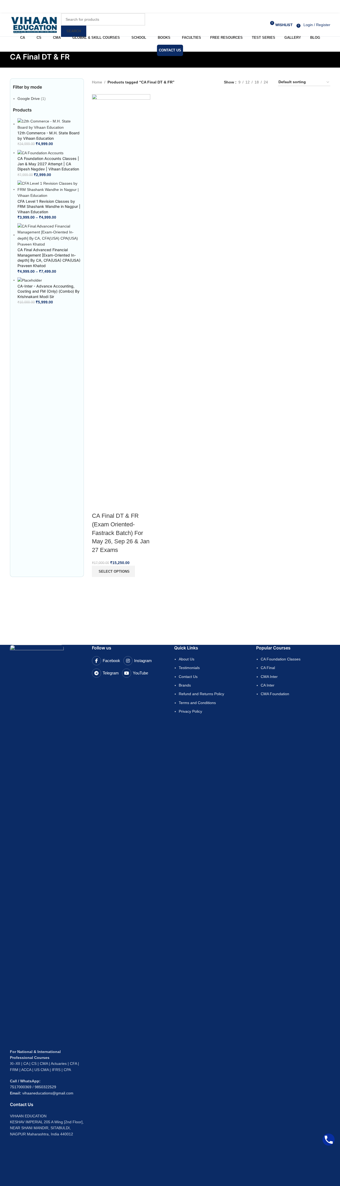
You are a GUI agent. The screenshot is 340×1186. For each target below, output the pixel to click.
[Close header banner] (6, 6)
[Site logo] (34, 24)
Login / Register (316, 25)
